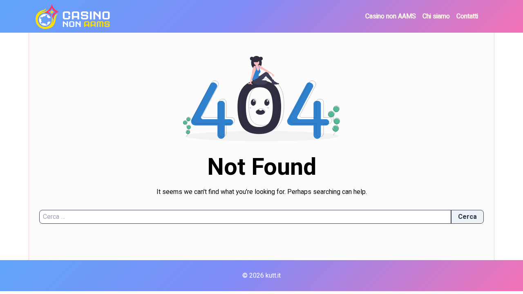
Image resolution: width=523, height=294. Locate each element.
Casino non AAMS (390, 16)
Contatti (467, 16)
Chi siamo (436, 16)
